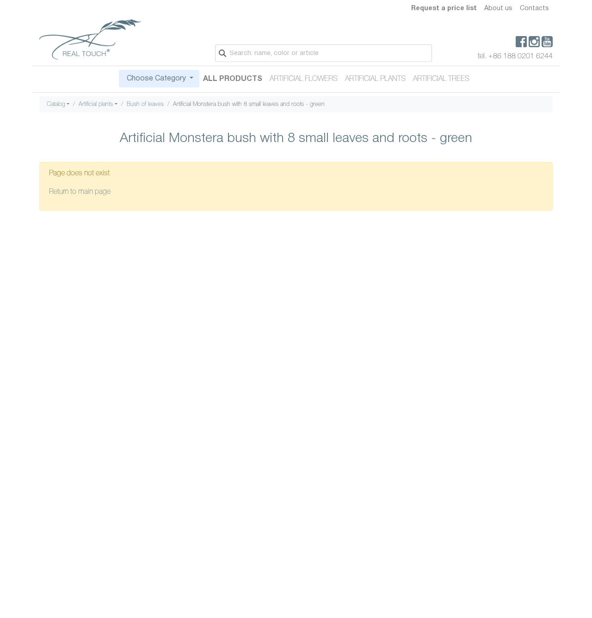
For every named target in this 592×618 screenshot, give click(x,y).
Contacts (534, 9)
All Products (232, 79)
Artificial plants (375, 79)
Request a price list (444, 9)
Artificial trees (441, 79)
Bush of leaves (145, 104)
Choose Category (156, 78)
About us (498, 9)
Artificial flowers (304, 79)
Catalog (56, 104)
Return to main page (80, 192)
